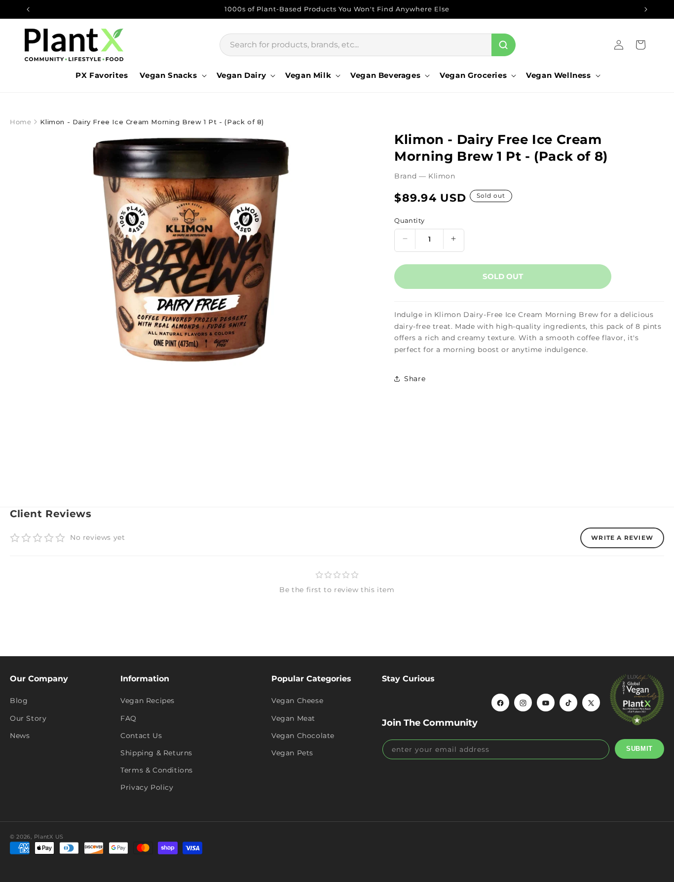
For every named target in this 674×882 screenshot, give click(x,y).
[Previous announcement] (28, 9)
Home (20, 122)
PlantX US (49, 836)
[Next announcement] (646, 9)
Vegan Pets (292, 752)
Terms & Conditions (156, 770)
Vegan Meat (293, 718)
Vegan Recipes (147, 701)
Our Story (28, 718)
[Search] (503, 45)
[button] (172, 75)
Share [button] (414, 378)
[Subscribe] (639, 749)
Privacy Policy (146, 787)
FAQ (128, 718)
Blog (19, 701)
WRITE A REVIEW (622, 537)
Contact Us (141, 735)
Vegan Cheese (297, 701)
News (20, 735)
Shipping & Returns (156, 752)
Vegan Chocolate (303, 735)
